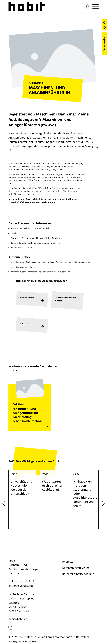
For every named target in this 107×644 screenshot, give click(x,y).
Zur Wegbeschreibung (43, 202)
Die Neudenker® (29, 642)
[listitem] (30, 401)
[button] (22, 499)
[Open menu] (95, 6)
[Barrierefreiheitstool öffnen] (86, 6)
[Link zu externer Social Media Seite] (10, 627)
